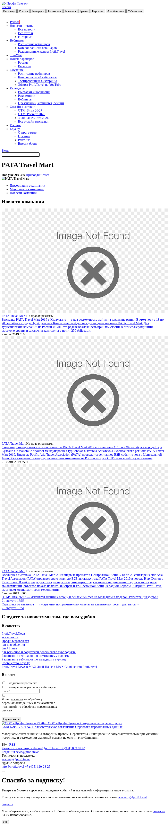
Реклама (15, 125)
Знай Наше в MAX (51, 666)
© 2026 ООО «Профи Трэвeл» (58, 723)
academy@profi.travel (16, 759)
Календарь (17, 88)
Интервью (25, 36)
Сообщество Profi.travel (81, 666)
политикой (9, 706)
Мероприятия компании (27, 189)
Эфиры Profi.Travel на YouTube (39, 84)
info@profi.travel (13, 766)
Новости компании (23, 193)
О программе (27, 132)
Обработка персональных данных (99, 727)
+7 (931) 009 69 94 (72, 748)
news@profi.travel (28, 752)
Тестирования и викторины (37, 81)
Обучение (17, 70)
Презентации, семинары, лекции (41, 103)
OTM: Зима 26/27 (30, 110)
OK (5, 822)
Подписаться (11, 719)
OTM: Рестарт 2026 (31, 114)
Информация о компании (27, 185)
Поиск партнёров (22, 59)
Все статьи (25, 33)
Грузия (84, 11)
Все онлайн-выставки (33, 121)
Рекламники (26, 95)
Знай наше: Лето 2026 (33, 117)
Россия (6, 7)
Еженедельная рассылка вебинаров (31, 687)
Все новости (26, 29)
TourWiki (16, 55)
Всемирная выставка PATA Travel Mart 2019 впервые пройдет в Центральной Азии (60, 575)
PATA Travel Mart (13, 316)
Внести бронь (27, 143)
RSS (12, 744)
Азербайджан (115, 11)
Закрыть (7, 804)
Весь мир (9, 11)
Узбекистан (135, 11)
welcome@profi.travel (45, 748)
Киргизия (97, 11)
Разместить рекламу (16, 748)
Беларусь (38, 11)
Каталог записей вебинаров (37, 48)
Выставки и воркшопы (34, 92)
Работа (14, 22)
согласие (17, 699)
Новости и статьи (22, 25)
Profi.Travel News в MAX (19, 666)
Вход (5, 150)
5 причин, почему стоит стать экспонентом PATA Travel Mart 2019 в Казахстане (58, 447)
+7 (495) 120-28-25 (37, 766)
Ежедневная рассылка (22, 683)
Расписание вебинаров (34, 44)
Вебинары (17, 40)
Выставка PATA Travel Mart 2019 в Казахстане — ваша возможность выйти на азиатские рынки (69, 319)
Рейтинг (24, 140)
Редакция (9, 752)
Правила (24, 136)
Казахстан (54, 11)
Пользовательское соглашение (53, 727)
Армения (70, 11)
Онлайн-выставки (22, 106)
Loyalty (15, 129)
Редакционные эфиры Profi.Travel (41, 51)
